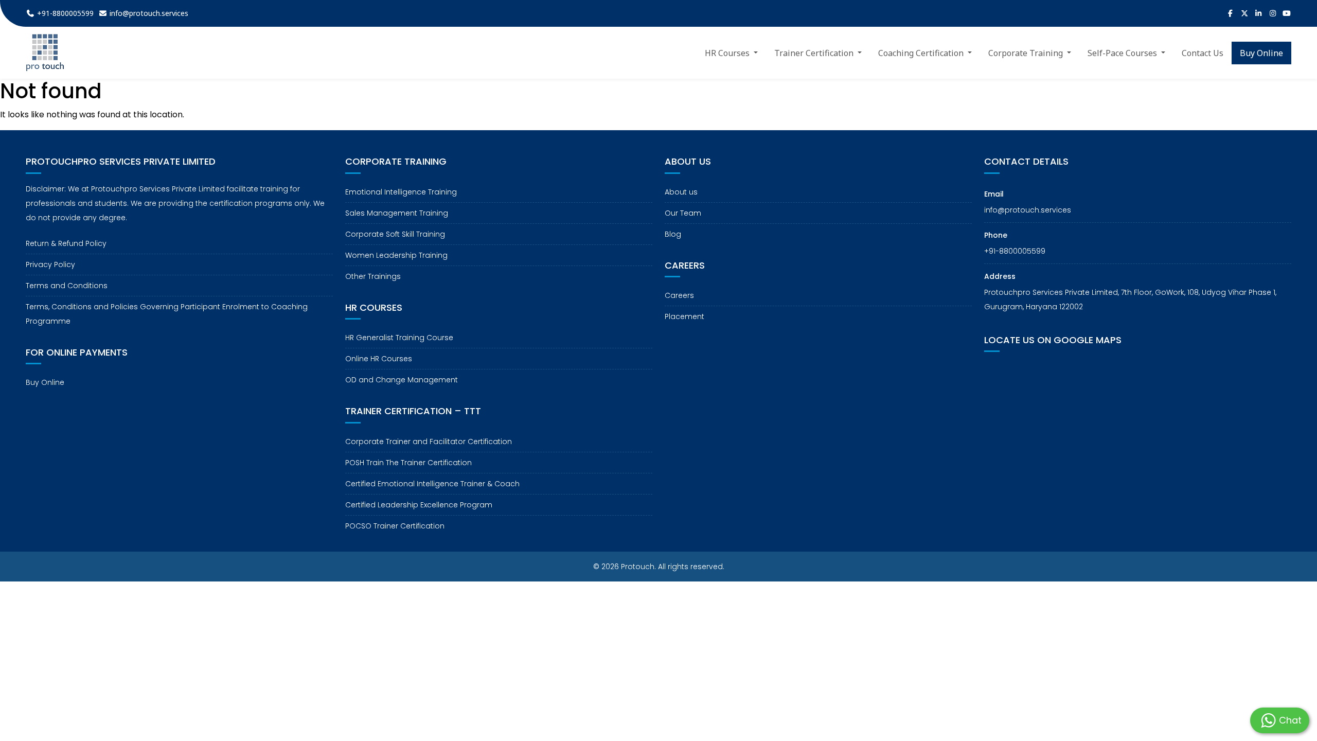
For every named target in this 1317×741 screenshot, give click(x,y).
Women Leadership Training (396, 255)
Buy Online (45, 382)
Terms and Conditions (67, 285)
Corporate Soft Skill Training (395, 234)
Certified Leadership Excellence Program (418, 505)
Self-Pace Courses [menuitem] (1123, 53)
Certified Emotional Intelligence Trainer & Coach (432, 484)
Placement (684, 316)
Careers (679, 295)
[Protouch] (45, 53)
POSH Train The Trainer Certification (408, 462)
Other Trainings (373, 276)
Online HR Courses (378, 359)
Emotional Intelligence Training (401, 192)
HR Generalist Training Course (399, 337)
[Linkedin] (1258, 13)
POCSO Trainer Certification (394, 526)
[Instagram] (1272, 13)
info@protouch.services (1027, 210)
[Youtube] (1287, 13)
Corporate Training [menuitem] (1026, 53)
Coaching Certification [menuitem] (922, 53)
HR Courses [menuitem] (728, 53)
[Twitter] (1244, 13)
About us (681, 192)
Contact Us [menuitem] (1202, 53)
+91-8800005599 (1014, 251)
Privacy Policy (50, 264)
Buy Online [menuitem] (1261, 53)
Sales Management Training (396, 213)
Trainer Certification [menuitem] (815, 53)
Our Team (683, 213)
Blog (673, 234)
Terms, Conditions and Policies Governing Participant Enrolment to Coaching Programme (167, 314)
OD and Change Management (401, 380)
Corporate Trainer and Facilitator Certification (428, 441)
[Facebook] (1230, 13)
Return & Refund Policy (66, 243)
